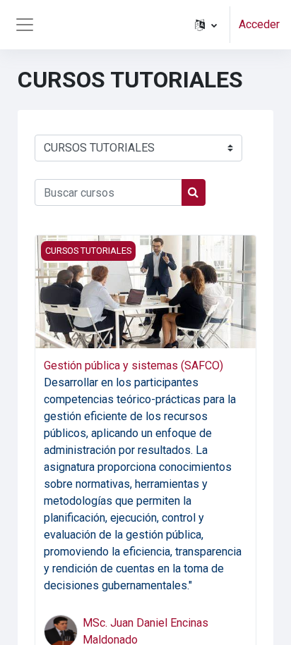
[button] (206, 24)
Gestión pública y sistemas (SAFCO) (133, 365)
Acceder (259, 24)
